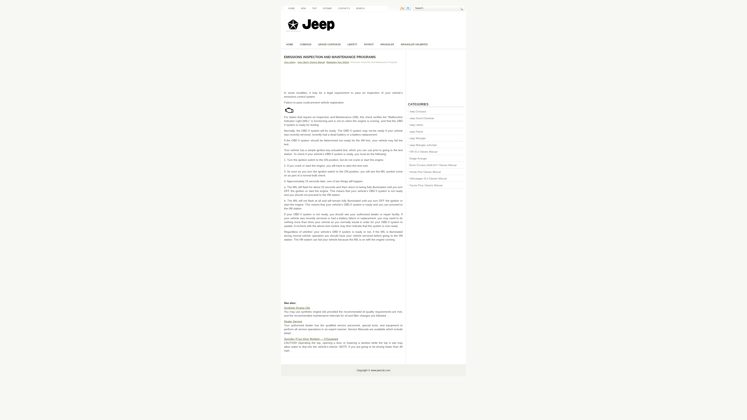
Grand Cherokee (329, 44)
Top (314, 8)
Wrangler (387, 44)
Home (291, 8)
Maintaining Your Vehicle (337, 62)
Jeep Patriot (416, 131)
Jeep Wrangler (417, 138)
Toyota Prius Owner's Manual (425, 185)
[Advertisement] (343, 77)
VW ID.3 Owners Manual (423, 151)
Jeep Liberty (290, 62)
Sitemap (327, 8)
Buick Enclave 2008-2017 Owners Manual (433, 165)
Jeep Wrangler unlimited (423, 145)
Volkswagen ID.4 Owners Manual (428, 178)
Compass (305, 44)
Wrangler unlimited (414, 44)
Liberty (352, 44)
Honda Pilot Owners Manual (425, 172)
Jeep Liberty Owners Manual (311, 62)
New (303, 8)
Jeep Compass (417, 111)
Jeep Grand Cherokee (421, 118)
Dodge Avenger (418, 158)
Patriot (369, 44)
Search (360, 8)
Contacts (344, 8)
